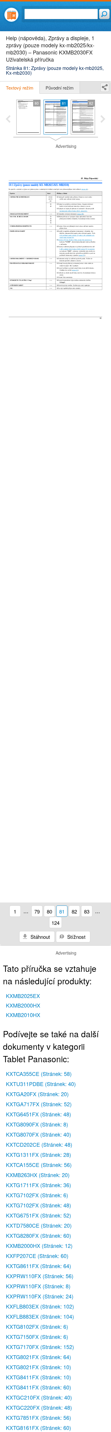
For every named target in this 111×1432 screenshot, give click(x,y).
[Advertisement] (55, 158)
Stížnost (76, 936)
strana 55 (82, 255)
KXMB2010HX (23, 1015)
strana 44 (75, 270)
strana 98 (80, 214)
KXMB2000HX (23, 1005)
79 (37, 911)
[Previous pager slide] (8, 119)
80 (49, 911)
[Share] (104, 87)
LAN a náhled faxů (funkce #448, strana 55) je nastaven (76, 249)
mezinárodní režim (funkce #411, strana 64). (73, 211)
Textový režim (19, 87)
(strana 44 (84, 189)
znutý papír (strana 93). (66, 237)
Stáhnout (39, 936)
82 (74, 911)
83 (86, 911)
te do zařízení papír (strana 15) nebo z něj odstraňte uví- (76, 235)
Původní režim (60, 87)
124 (55, 922)
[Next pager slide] (103, 119)
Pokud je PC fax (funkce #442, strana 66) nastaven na (74, 240)
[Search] (104, 14)
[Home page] (11, 14)
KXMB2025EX (23, 995)
